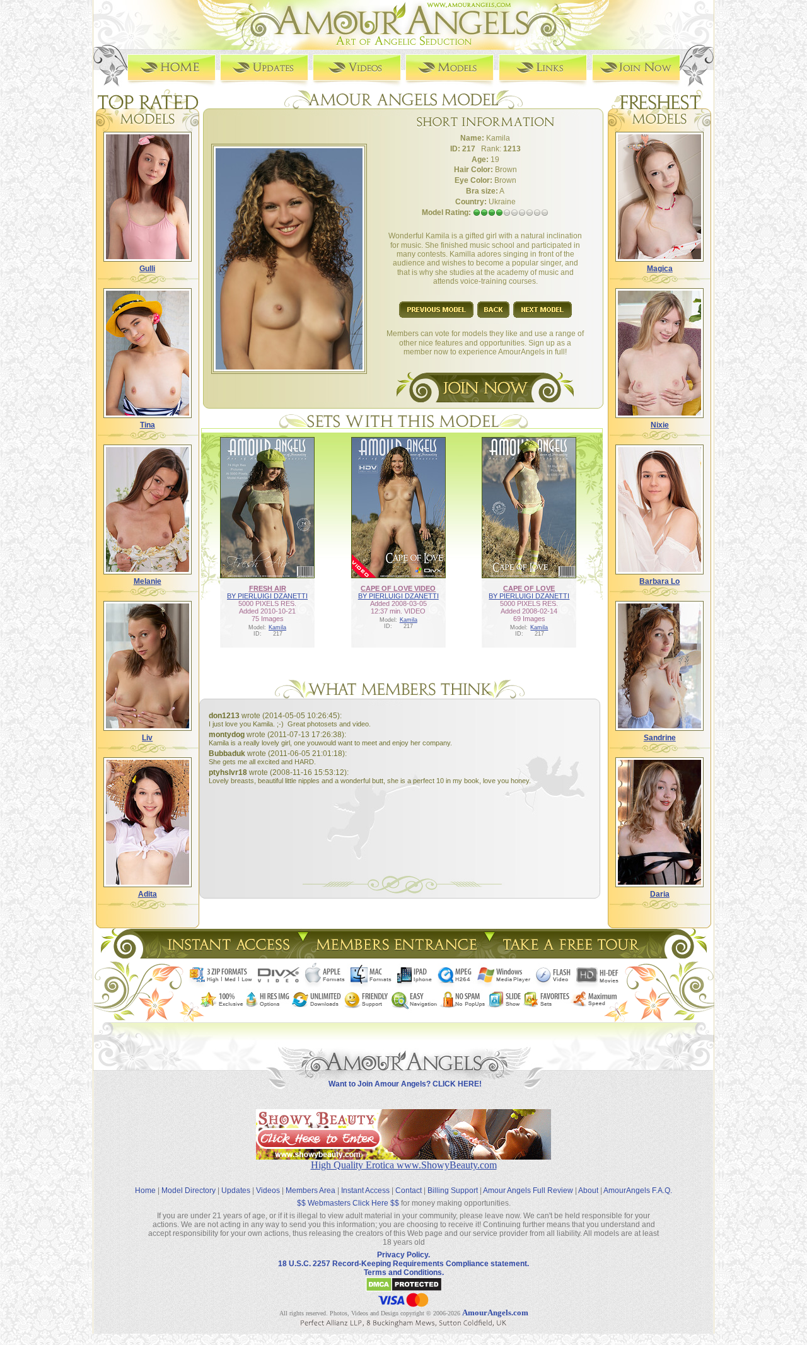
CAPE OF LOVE (529, 588)
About (588, 1190)
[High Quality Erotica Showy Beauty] (403, 1156)
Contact (408, 1190)
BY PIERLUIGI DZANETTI (267, 596)
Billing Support (452, 1190)
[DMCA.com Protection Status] (404, 1289)
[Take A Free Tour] (574, 955)
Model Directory (188, 1190)
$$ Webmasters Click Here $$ (348, 1203)
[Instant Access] (227, 955)
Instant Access (365, 1190)
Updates (235, 1190)
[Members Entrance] (395, 955)
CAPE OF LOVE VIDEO (398, 588)
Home (145, 1190)
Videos (268, 1190)
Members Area (310, 1190)
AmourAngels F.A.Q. (637, 1190)
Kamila (277, 627)
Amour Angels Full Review (528, 1190)
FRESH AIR (267, 588)
